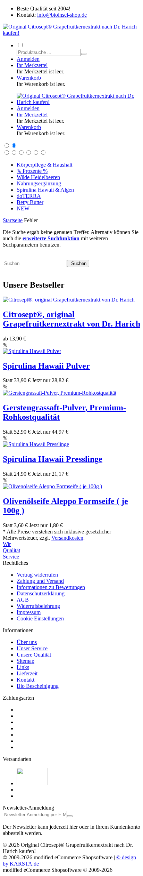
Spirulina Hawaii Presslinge (52, 459)
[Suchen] (83, 54)
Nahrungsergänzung (39, 183)
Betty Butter (30, 202)
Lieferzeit (27, 673)
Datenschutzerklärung (41, 593)
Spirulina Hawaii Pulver (46, 365)
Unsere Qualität (34, 655)
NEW (23, 208)
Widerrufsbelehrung (38, 606)
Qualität (11, 550)
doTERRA (29, 196)
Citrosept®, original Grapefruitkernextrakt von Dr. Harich (71, 319)
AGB (23, 600)
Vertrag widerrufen (37, 575)
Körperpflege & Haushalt (44, 165)
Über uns (27, 642)
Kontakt (25, 680)
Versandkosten (67, 538)
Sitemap (25, 661)
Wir (7, 544)
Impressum (29, 612)
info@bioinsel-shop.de (62, 15)
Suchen (78, 263)
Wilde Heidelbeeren (38, 177)
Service (11, 557)
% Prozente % (32, 171)
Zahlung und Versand (40, 581)
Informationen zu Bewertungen (51, 587)
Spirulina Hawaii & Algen (45, 190)
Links (23, 667)
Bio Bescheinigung (38, 686)
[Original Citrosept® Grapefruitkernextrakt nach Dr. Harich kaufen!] (71, 33)
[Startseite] (78, 102)
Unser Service (32, 648)
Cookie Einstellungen (40, 618)
